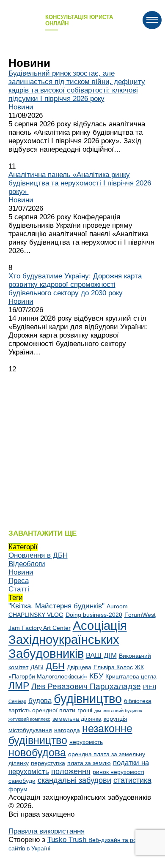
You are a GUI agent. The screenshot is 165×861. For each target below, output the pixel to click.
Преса (18, 581)
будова (40, 701)
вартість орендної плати (41, 710)
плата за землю (89, 763)
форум (18, 789)
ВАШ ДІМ (101, 655)
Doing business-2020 (94, 614)
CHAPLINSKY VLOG (35, 614)
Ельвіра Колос (113, 667)
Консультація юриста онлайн (79, 20)
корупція (115, 718)
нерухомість (86, 741)
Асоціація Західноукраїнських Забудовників (67, 639)
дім (97, 710)
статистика (132, 780)
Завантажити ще (42, 533)
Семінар (17, 701)
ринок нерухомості (118, 771)
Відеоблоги (26, 564)
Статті (18, 589)
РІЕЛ (149, 687)
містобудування (30, 730)
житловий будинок (122, 710)
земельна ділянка (77, 718)
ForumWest (140, 614)
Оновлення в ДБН (38, 555)
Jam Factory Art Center (39, 627)
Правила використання (46, 831)
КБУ (96, 676)
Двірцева (79, 667)
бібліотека (137, 701)
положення (71, 771)
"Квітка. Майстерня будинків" (56, 606)
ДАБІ (37, 667)
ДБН (55, 666)
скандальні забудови (74, 780)
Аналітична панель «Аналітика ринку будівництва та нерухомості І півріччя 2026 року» (79, 183)
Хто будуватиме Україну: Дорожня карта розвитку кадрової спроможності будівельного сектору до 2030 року (75, 284)
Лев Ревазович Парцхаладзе (86, 686)
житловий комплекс (29, 719)
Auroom (117, 606)
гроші (84, 710)
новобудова (37, 752)
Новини (20, 107)
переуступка (48, 763)
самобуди (22, 780)
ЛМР (18, 686)
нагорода (67, 730)
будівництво (88, 699)
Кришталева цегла (131, 676)
